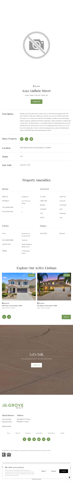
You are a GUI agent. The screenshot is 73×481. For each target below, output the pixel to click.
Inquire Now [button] (36, 101)
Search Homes (51, 433)
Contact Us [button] (36, 365)
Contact (62, 433)
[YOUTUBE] (39, 439)
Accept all (64, 471)
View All (66, 317)
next (9, 317)
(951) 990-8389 (6, 419)
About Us (17, 433)
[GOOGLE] (34, 439)
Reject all (44, 471)
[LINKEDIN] (43, 439)
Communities (39, 433)
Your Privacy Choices (36, 479)
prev (4, 317)
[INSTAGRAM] (29, 439)
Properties (28, 433)
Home (8, 433)
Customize (53, 471)
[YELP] (48, 439)
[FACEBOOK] (24, 439)
